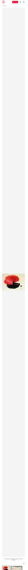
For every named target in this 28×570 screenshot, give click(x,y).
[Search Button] (20, 2)
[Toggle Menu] (24, 2)
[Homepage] (3, 2)
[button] (24, 563)
